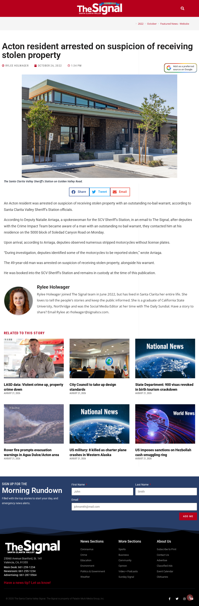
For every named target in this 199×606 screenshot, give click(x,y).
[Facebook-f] (169, 598)
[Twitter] (177, 598)
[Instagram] (184, 598)
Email (75, 499)
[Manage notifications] (190, 597)
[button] (16, 9)
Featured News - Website (174, 23)
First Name (78, 484)
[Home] (133, 23)
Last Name (142, 484)
